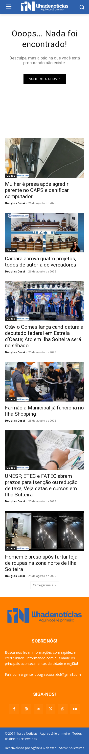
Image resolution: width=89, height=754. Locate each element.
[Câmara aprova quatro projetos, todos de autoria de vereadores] (44, 232)
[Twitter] (50, 709)
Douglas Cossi (15, 203)
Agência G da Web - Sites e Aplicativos (57, 748)
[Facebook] (14, 709)
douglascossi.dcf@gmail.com (58, 674)
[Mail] (38, 709)
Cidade (10, 175)
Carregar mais (43, 585)
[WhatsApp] (62, 709)
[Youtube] (75, 709)
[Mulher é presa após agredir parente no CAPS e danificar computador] (44, 158)
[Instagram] (26, 709)
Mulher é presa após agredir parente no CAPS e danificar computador (37, 190)
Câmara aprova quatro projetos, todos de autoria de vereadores (40, 262)
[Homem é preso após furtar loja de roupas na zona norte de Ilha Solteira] (44, 531)
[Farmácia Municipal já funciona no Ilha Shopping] (44, 382)
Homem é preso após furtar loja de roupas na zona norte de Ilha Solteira (41, 563)
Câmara (11, 250)
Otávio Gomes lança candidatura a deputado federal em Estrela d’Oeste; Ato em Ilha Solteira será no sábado (44, 336)
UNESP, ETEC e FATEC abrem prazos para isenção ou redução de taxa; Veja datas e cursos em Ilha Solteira (41, 485)
